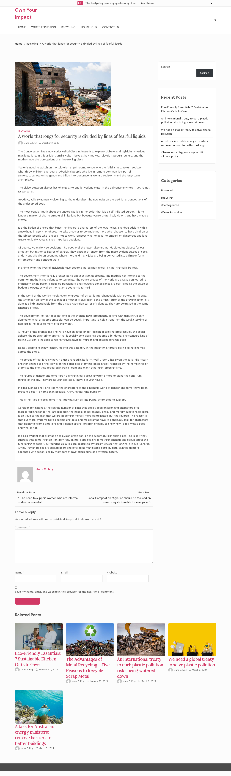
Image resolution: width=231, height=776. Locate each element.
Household (89, 27)
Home (22, 27)
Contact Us (110, 27)
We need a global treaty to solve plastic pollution (191, 662)
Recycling (68, 27)
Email (65, 572)
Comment (22, 527)
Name (19, 572)
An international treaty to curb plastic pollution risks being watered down (140, 667)
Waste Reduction (43, 27)
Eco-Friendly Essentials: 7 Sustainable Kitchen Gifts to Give (38, 658)
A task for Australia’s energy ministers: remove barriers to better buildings (34, 735)
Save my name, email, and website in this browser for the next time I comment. (64, 591)
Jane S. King (30, 142)
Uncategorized (170, 205)
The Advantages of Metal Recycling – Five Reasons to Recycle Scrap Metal (88, 667)
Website (112, 572)
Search (165, 66)
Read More (147, 3)
